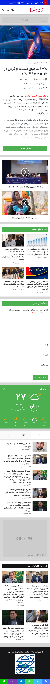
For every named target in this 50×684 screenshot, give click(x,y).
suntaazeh (40, 79)
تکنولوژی (37, 62)
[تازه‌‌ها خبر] (36, 9)
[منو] (46, 11)
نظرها (8, 435)
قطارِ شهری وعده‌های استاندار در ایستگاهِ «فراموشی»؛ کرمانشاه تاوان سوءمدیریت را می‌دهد (18, 492)
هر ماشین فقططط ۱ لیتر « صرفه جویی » (19, 445)
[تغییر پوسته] (8, 11)
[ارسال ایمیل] (34, 79)
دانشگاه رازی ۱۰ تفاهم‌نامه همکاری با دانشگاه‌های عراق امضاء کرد (13, 284)
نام (46, 345)
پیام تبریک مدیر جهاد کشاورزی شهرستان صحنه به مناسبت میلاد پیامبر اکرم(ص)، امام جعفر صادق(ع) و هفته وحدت (17, 459)
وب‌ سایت (44, 365)
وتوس (9, 652)
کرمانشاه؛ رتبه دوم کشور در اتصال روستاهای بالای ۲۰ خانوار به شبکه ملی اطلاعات (37, 252)
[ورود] (12, 11)
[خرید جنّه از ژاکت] (25, 19)
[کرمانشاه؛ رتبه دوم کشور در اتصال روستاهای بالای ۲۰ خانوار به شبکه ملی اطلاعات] (37, 240)
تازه (23, 435)
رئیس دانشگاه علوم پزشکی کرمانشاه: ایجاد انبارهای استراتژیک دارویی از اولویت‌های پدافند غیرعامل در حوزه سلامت (13, 254)
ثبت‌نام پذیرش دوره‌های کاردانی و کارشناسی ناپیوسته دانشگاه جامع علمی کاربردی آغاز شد (37, 285)
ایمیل (45, 355)
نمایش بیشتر (26, 148)
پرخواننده (40, 435)
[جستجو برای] (3, 11)
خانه (44, 62)
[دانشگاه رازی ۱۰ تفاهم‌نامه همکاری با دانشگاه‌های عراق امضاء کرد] (13, 273)
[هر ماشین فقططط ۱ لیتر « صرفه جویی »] (40, 447)
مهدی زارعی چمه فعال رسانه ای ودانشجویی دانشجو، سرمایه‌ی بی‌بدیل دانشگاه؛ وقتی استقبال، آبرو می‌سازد (17, 506)
